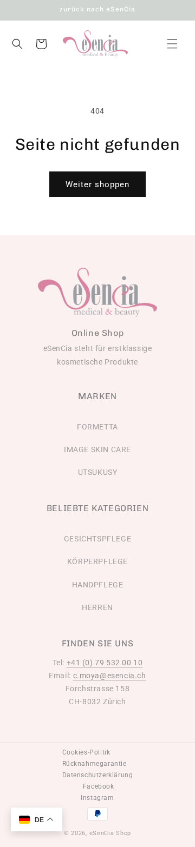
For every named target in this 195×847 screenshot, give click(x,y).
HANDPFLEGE (97, 584)
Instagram (97, 798)
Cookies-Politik (86, 752)
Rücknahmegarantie (94, 763)
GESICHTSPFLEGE (97, 538)
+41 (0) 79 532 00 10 (105, 662)
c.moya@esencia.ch (109, 675)
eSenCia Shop (110, 833)
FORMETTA (97, 426)
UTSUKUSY (98, 472)
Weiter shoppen (97, 184)
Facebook (98, 786)
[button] (172, 44)
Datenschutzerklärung (97, 775)
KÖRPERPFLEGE (97, 561)
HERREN (97, 607)
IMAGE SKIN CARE (97, 449)
